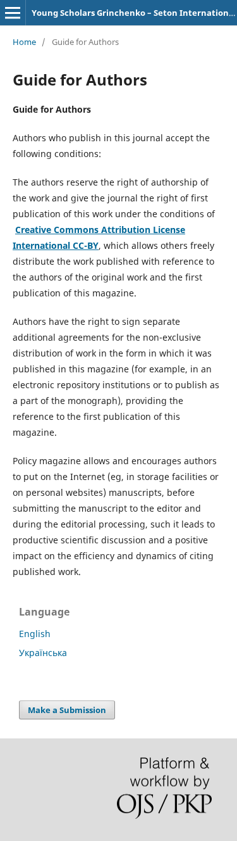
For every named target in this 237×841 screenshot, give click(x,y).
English (35, 634)
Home (24, 41)
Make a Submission (67, 710)
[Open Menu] (12, 12)
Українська (43, 653)
